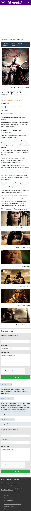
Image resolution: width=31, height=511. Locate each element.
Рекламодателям (9, 506)
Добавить (15, 377)
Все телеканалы (8, 500)
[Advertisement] (15, 21)
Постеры (19, 43)
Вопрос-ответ (8, 498)
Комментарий (5, 352)
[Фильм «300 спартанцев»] (15, 218)
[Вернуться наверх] (28, 506)
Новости (6, 495)
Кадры (13, 43)
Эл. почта (4, 345)
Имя (2, 338)
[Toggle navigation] (3, 2)
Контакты (7, 509)
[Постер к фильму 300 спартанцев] (15, 66)
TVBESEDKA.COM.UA (15, 479)
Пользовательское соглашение (12, 504)
